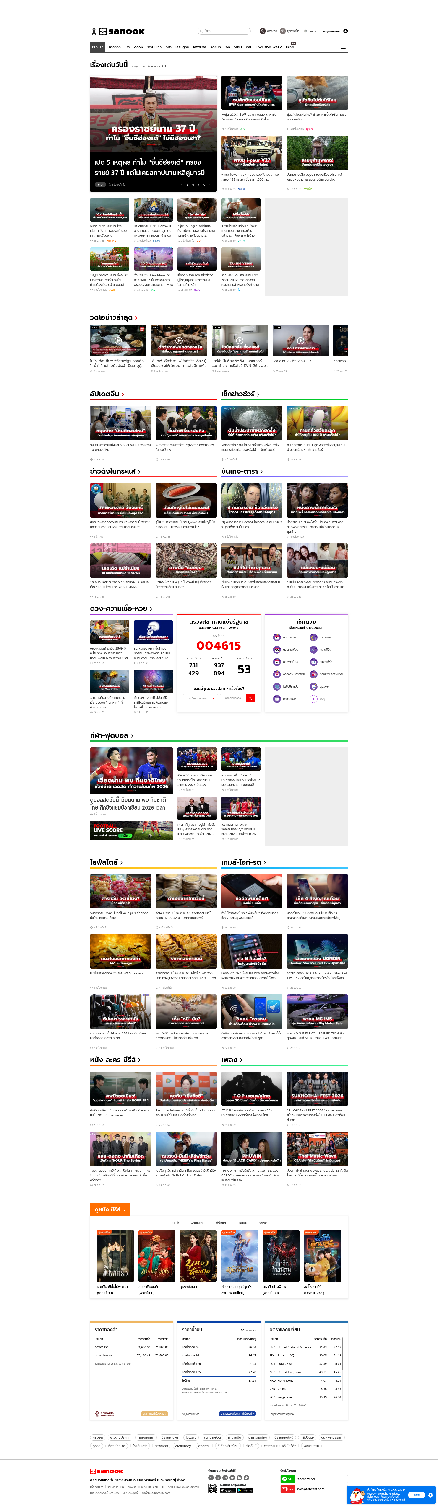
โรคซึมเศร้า (140, 1446)
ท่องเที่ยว (308, 189)
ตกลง (417, 1494)
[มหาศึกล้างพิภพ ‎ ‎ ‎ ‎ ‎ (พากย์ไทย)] (281, 1256)
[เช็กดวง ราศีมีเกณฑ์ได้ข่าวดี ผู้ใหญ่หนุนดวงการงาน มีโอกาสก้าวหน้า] (197, 259)
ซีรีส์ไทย (221, 1222)
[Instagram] (225, 1477)
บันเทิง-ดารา (239, 471)
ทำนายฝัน (234, 1437)
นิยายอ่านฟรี (170, 1437)
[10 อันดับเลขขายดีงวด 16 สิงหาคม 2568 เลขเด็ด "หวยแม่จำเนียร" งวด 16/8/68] (120, 560)
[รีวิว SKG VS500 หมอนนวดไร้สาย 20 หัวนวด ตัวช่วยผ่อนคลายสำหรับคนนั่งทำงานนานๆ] (241, 259)
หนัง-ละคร (111, 240)
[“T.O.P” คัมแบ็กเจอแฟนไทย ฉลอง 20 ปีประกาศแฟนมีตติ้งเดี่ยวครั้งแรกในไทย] (251, 1089)
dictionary (183, 1446)
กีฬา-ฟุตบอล (109, 735)
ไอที (227, 47)
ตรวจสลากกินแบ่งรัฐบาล (218, 622)
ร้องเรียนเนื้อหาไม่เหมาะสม (143, 1487)
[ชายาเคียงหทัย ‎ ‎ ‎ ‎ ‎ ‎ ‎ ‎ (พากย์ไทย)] (156, 1256)
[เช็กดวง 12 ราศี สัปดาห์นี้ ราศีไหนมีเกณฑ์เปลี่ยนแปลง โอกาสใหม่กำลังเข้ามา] (153, 681)
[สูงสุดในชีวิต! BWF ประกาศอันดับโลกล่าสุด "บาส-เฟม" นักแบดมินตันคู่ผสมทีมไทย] (251, 93)
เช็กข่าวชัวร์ (238, 394)
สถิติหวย (204, 1446)
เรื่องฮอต (114, 47)
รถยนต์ (215, 47)
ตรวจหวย (161, 1446)
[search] (250, 698)
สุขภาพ (241, 240)
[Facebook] (211, 1477)
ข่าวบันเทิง (154, 47)
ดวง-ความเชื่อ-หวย (118, 608)
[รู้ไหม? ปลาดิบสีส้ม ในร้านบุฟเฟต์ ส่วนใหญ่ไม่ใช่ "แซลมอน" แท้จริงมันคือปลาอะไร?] (186, 500)
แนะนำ (175, 1222)
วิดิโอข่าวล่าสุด (111, 317)
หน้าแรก (98, 47)
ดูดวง (138, 47)
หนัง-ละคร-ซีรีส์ (113, 1060)
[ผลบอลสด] (131, 830)
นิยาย (290, 47)
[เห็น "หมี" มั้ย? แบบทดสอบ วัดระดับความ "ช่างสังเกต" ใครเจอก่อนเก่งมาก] (186, 1011)
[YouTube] (232, 1477)
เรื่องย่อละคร (116, 1446)
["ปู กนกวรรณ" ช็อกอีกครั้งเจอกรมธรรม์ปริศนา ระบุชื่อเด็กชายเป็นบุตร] (251, 500)
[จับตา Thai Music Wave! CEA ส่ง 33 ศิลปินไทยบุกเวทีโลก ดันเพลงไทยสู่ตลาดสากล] (317, 1149)
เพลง (153, 289)
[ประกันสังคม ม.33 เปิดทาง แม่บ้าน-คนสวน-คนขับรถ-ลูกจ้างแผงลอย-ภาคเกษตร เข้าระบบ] (153, 210)
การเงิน (156, 240)
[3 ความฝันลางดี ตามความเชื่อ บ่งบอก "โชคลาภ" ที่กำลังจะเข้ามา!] (109, 681)
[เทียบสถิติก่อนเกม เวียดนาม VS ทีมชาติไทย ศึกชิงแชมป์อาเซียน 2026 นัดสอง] (197, 759)
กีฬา (169, 47)
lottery (191, 1437)
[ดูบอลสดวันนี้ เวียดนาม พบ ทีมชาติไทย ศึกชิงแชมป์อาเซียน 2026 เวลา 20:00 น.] (131, 770)
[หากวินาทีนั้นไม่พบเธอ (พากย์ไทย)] (115, 1256)
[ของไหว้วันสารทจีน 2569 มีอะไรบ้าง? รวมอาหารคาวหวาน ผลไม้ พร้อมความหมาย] (109, 632)
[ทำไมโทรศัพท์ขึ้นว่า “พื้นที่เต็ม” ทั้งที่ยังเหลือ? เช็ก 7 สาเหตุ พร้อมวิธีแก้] (251, 891)
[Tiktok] (246, 1477)
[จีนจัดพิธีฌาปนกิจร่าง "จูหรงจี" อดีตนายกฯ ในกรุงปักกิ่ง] (186, 423)
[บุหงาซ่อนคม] (198, 1256)
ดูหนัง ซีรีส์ (107, 1209)
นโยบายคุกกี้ (130, 1493)
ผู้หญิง (309, 129)
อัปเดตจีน (104, 394)
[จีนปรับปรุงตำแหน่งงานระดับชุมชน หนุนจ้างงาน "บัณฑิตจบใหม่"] (120, 423)
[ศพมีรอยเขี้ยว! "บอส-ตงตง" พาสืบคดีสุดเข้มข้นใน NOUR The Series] (120, 1089)
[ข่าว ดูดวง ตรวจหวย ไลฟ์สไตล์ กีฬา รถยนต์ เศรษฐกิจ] (117, 31)
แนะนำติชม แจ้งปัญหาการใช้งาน (180, 1487)
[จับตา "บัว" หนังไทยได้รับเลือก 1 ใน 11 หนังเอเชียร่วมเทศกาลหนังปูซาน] (109, 210)
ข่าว (127, 47)
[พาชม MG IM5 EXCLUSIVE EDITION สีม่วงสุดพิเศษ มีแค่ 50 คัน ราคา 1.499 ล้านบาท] (317, 1011)
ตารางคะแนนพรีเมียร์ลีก (280, 1446)
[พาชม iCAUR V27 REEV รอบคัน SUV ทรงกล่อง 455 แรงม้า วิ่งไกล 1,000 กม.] (251, 153)
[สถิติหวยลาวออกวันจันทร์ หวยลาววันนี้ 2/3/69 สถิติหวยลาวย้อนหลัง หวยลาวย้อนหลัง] (120, 500)
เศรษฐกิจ (182, 47)
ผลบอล (98, 1437)
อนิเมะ (243, 1222)
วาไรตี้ (263, 1222)
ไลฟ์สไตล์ (199, 47)
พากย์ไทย (197, 1222)
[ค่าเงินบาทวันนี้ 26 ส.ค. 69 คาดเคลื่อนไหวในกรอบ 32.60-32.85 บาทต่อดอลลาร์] (186, 891)
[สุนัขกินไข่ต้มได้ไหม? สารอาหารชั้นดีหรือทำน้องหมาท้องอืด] (317, 93)
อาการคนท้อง (257, 1437)
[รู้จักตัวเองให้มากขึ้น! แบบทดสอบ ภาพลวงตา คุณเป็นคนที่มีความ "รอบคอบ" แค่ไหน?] (153, 632)
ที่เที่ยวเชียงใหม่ (228, 1446)
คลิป (249, 47)
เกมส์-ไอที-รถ (241, 862)
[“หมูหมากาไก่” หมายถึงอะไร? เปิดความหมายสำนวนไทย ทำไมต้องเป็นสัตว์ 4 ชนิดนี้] (109, 259)
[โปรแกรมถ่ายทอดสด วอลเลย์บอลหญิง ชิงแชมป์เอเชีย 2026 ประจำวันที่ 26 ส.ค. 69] (241, 808)
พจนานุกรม (311, 1446)
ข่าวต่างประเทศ (120, 1437)
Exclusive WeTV (269, 47)
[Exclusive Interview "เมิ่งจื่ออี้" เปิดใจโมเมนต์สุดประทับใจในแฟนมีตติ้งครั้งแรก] (186, 1089)
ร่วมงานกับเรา (115, 1487)
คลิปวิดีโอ (307, 1437)
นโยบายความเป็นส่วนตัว (104, 1493)
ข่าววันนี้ (251, 1446)
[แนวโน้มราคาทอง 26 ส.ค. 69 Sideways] (120, 951)
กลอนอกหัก (146, 1437)
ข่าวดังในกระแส (113, 471)
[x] (218, 1477)
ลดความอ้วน (212, 1437)
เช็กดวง (306, 622)
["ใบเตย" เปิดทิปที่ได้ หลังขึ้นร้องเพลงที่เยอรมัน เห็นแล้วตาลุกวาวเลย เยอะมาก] (251, 560)
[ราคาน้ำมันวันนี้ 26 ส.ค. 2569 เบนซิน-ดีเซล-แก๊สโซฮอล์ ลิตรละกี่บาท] (120, 1011)
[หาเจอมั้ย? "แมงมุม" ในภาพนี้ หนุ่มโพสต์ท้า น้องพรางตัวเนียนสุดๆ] (186, 560)
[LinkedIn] (239, 1477)
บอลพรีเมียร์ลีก (331, 1437)
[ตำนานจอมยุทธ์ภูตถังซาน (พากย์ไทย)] (239, 1256)
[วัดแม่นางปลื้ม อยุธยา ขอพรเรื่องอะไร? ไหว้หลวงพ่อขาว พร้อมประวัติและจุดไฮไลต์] (317, 153)
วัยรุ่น (238, 47)
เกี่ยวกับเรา (96, 1487)
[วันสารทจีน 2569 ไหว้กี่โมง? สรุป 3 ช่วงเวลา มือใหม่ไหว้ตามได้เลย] (120, 891)
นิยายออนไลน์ (283, 1437)
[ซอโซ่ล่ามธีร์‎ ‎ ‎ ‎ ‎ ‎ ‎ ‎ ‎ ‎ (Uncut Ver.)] (322, 1256)
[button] (201, 31)
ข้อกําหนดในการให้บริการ (156, 1493)
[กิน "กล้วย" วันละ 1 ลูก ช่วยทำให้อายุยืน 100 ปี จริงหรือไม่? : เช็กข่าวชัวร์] (317, 423)
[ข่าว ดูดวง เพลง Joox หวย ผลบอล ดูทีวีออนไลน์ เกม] (106, 1471)
